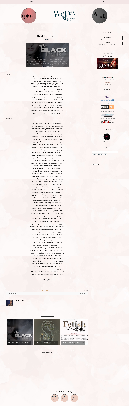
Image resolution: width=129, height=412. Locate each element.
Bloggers (83, 2)
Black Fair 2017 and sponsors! (70, 342)
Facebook (106, 103)
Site (102, 103)
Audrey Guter (19, 300)
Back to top (100, 409)
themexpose (39, 409)
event (94, 152)
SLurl (104, 141)
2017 (47, 32)
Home (46, 2)
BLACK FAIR (62, 2)
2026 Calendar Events (73, 2)
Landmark (108, 55)
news (105, 154)
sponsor (95, 154)
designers (99, 152)
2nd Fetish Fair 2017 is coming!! (44, 342)
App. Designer (104, 39)
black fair (109, 152)
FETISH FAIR (53, 2)
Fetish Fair (100, 154)
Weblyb (61, 409)
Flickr (105, 79)
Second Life (115, 152)
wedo (104, 152)
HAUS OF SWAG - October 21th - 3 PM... (18, 342)
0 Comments (85, 290)
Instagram (111, 103)
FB (101, 79)
